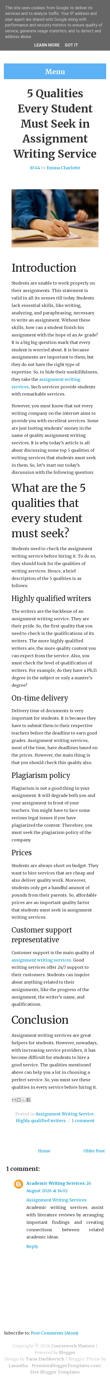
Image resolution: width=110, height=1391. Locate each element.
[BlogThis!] (18, 1099)
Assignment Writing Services (56, 1199)
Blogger (67, 1352)
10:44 (35, 167)
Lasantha (18, 1365)
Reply (32, 1246)
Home (44, 1150)
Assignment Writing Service (65, 1113)
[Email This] (13, 1099)
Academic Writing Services (55, 1183)
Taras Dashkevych (45, 1358)
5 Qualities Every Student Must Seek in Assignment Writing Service (55, 124)
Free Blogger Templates (55, 1372)
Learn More (47, 45)
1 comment (83, 1120)
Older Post (94, 1150)
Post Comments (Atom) (54, 1333)
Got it (71, 45)
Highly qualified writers (41, 1120)
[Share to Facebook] (28, 1099)
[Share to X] (23, 1099)
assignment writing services (41, 960)
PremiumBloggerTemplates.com (66, 1365)
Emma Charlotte (63, 167)
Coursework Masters (73, 1345)
